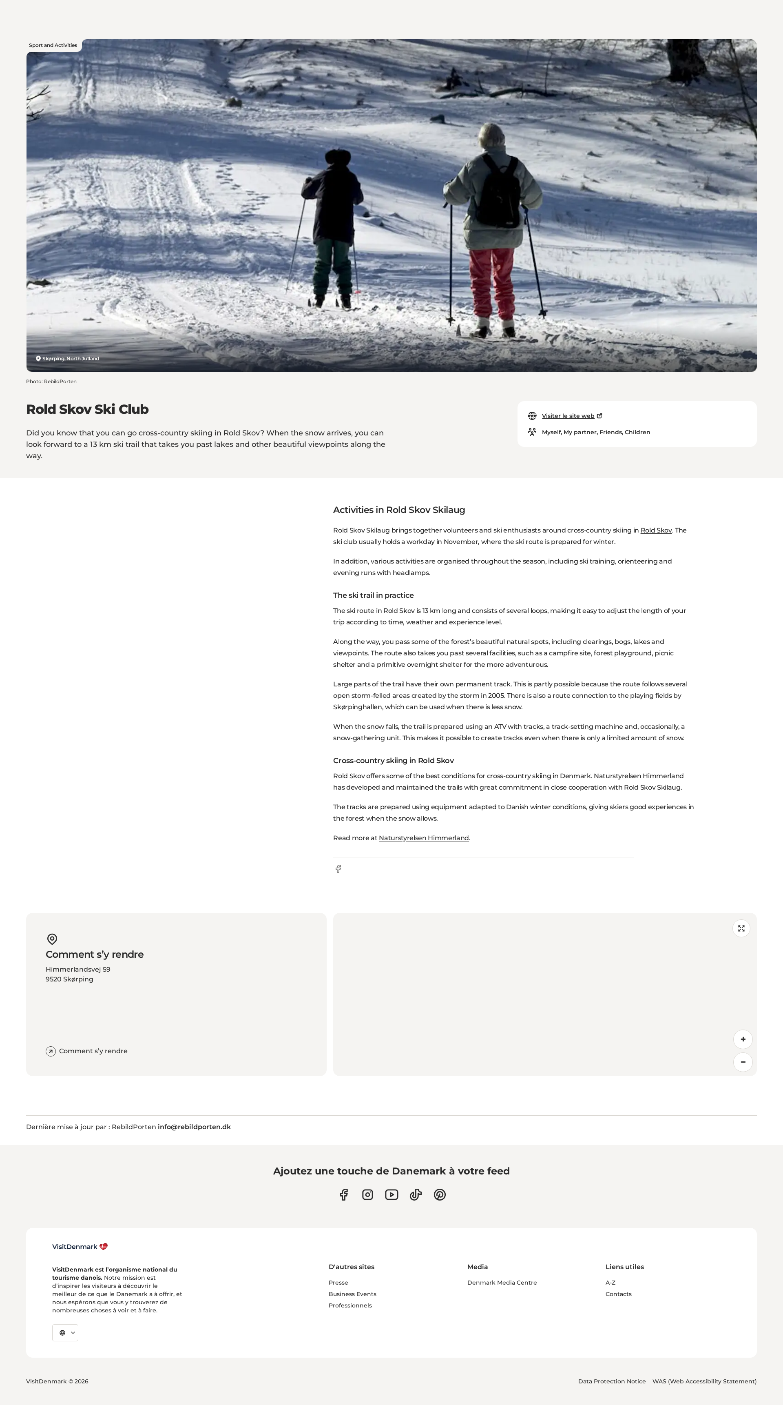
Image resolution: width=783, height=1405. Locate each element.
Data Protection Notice (612, 1381)
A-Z (610, 1282)
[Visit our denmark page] (343, 1194)
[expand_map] (741, 928)
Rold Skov (656, 530)
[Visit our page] (368, 1194)
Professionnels (350, 1305)
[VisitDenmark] (80, 1247)
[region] (545, 994)
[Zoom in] (743, 1039)
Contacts (619, 1294)
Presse (338, 1282)
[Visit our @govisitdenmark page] (416, 1194)
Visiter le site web (568, 416)
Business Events (352, 1294)
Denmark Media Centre (502, 1282)
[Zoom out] (743, 1062)
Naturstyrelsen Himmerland (424, 838)
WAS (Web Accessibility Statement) (704, 1381)
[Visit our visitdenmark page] (392, 1194)
